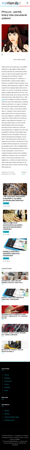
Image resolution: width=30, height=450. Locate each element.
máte (3, 99)
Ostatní (23, 174)
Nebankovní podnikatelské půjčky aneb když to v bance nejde (15, 316)
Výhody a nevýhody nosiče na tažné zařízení (14, 334)
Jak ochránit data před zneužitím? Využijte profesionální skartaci (14, 198)
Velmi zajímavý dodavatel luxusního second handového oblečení (12, 226)
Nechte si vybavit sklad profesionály (12, 350)
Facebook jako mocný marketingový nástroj (12, 281)
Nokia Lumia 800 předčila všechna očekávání (11, 253)
